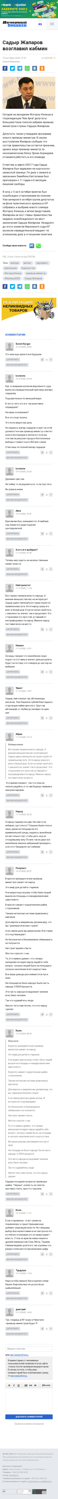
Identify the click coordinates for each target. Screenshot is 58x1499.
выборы (14, 263)
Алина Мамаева (11, 61)
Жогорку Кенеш (13, 273)
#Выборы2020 (12, 278)
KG (40, 24)
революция (11, 268)
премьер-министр (36, 273)
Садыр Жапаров (33, 278)
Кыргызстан (28, 268)
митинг (27, 263)
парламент (42, 263)
